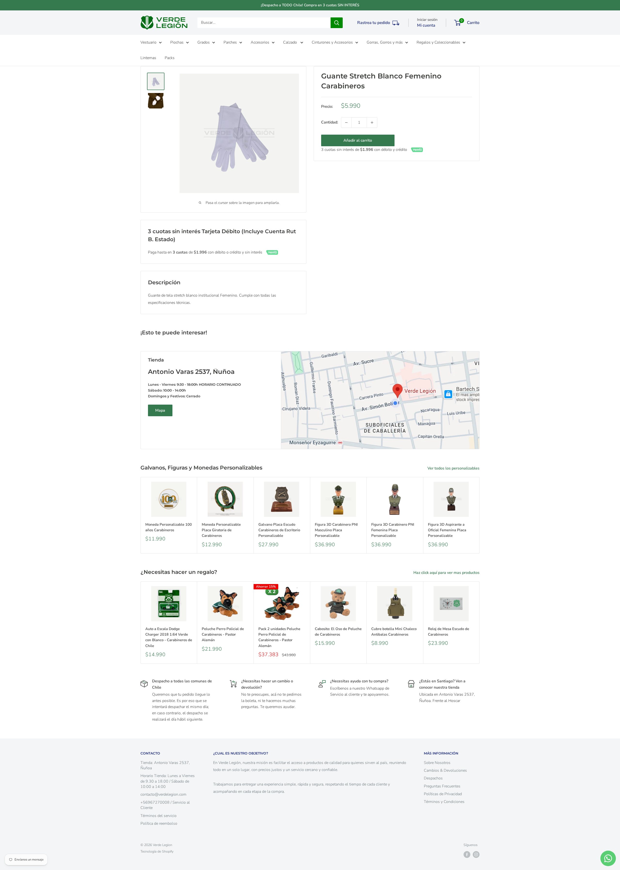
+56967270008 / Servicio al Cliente (165, 805)
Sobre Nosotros (437, 762)
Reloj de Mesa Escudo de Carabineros (448, 631)
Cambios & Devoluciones (445, 770)
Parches (230, 42)
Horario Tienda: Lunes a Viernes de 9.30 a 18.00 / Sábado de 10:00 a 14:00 (167, 781)
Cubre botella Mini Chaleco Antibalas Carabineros (394, 631)
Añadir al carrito (357, 140)
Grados (203, 42)
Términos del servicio (158, 815)
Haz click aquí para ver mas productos (446, 572)
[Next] (479, 515)
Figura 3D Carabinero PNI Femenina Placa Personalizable (392, 530)
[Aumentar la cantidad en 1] (372, 122)
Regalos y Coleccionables (438, 42)
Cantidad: (329, 122)
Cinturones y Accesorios (332, 42)
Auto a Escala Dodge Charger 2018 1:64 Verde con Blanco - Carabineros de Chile (168, 637)
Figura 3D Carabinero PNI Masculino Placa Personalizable (336, 530)
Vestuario (148, 42)
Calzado (290, 42)
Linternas (148, 58)
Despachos (433, 778)
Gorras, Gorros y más (385, 42)
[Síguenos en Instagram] (476, 854)
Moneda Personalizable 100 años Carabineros (168, 527)
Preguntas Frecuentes (442, 786)
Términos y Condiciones (444, 801)
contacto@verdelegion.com (163, 794)
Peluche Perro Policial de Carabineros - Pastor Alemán (223, 634)
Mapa (160, 410)
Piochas (177, 42)
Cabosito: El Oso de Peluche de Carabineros (338, 631)
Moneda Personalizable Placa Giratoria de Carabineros (221, 530)
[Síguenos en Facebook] (467, 854)
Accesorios (260, 42)
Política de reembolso (158, 823)
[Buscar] (337, 22)
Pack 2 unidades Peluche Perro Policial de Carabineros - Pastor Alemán (279, 637)
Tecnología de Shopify (156, 851)
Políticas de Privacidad (443, 794)
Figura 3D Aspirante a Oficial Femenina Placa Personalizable (447, 530)
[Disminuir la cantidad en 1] (346, 122)
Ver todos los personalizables (453, 468)
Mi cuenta (426, 25)
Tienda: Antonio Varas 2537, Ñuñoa (165, 765)
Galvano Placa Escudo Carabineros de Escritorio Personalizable (279, 530)
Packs (170, 58)
